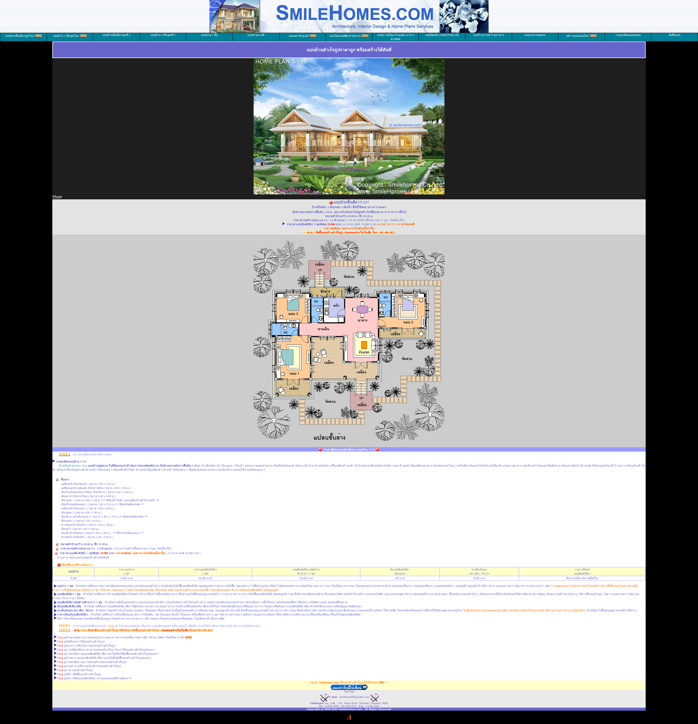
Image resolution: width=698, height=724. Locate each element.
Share (57, 196)
